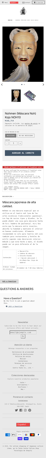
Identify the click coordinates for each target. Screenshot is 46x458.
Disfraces (22, 387)
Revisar (23, 359)
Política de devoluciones (23, 354)
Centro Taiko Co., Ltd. (22, 368)
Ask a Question (9, 281)
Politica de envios (23, 356)
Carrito (39, 2)
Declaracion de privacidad (23, 352)
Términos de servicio (23, 363)
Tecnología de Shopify (23, 450)
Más (22, 389)
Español (13, 2)
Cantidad (7, 140)
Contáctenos (23, 361)
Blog (22, 365)
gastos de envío (31, 123)
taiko (22, 382)
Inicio (10, 20)
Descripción (7, 196)
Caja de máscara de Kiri (12, 132)
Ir (23, 336)
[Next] (43, 84)
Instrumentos (22, 385)
